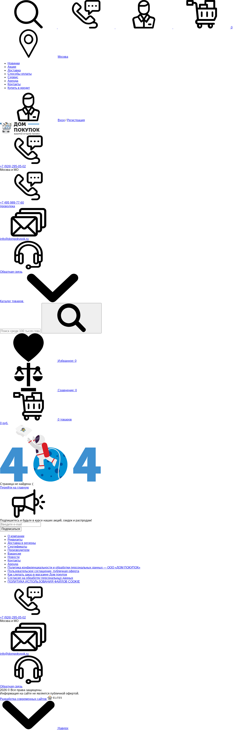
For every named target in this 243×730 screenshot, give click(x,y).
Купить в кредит (19, 87)
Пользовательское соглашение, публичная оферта (43, 571)
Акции (12, 66)
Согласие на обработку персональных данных (40, 578)
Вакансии (14, 553)
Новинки (14, 63)
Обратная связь (11, 271)
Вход (61, 120)
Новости (14, 557)
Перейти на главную (14, 487)
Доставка (14, 70)
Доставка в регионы (22, 543)
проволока (7, 206)
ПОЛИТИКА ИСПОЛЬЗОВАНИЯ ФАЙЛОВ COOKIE (44, 581)
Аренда (13, 80)
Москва (63, 56)
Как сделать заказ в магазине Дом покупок (37, 574)
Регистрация (76, 120)
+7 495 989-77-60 (12, 202)
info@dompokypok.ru (14, 238)
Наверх (62, 728)
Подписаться (11, 529)
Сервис (13, 77)
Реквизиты (15, 539)
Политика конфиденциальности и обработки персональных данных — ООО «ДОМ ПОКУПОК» (74, 567)
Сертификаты (17, 546)
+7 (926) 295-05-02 (13, 166)
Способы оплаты (20, 73)
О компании (16, 536)
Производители (18, 550)
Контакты (14, 84)
